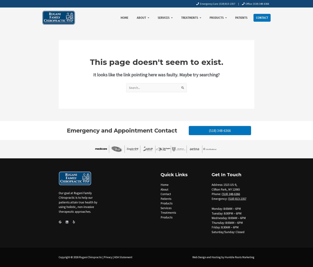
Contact (262, 18)
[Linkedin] (67, 222)
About (141, 18)
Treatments (189, 18)
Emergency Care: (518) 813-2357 (217, 3)
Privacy (108, 257)
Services (164, 18)
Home (124, 18)
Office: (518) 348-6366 (257, 3)
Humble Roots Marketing (239, 257)
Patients (241, 18)
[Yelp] (73, 222)
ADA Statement (123, 257)
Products (217, 18)
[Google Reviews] (60, 222)
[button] (143, 18)
